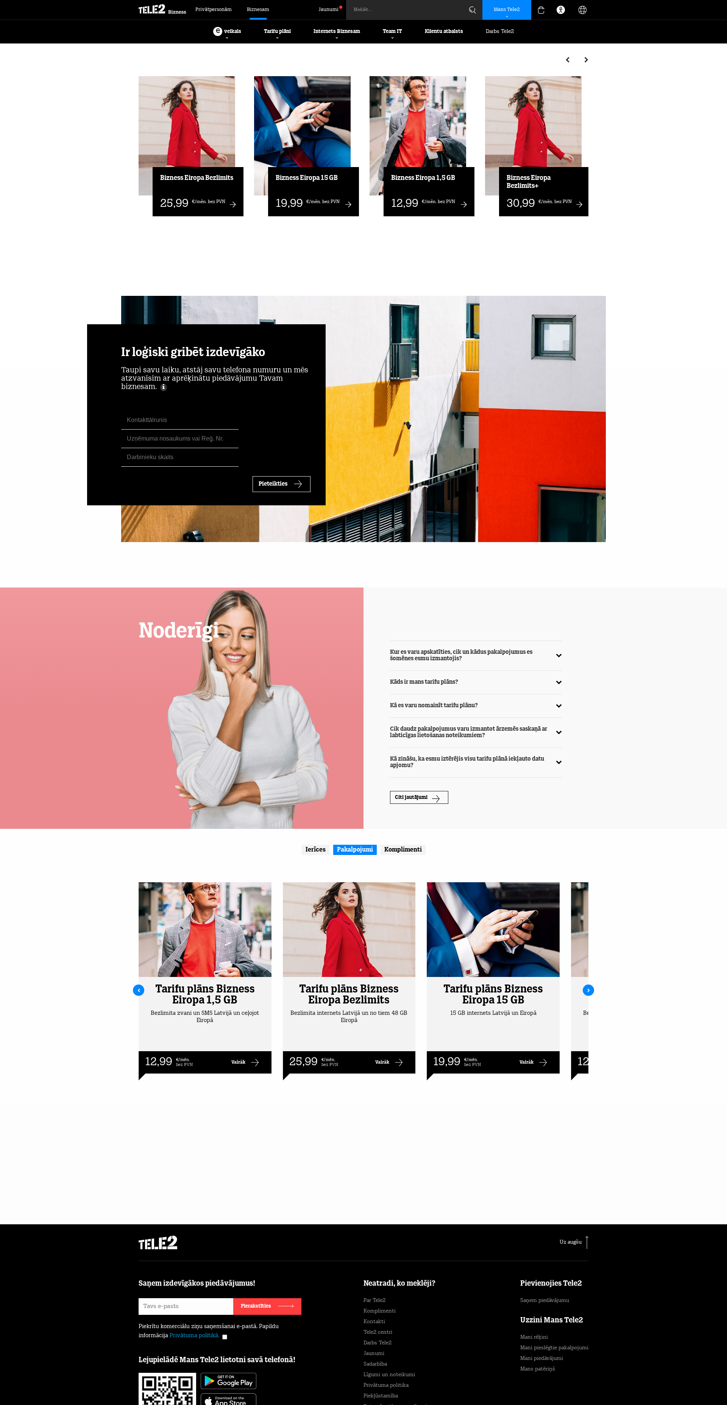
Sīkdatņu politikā (397, 1369)
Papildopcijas (526, 1381)
